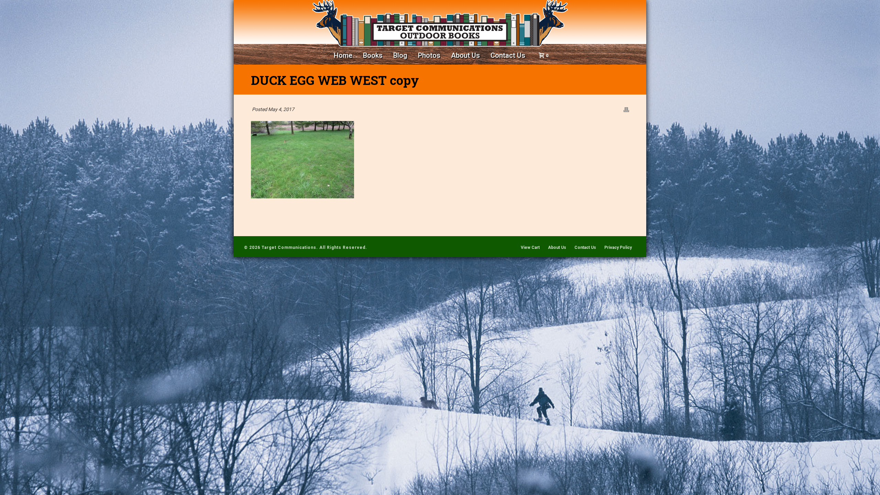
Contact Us (508, 55)
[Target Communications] (440, 23)
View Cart (530, 247)
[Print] (626, 109)
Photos (429, 55)
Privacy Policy (618, 247)
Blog (400, 55)
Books (373, 55)
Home (343, 55)
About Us (465, 55)
